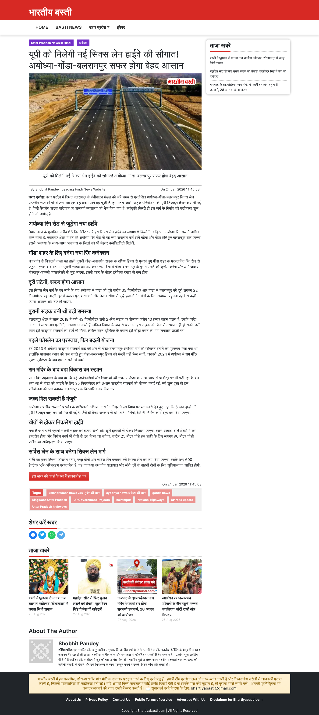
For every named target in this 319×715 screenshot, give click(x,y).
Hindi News (83, 189)
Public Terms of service (153, 699)
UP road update (182, 500)
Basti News (69, 27)
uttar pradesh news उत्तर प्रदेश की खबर (74, 493)
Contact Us (121, 699)
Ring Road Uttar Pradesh (49, 500)
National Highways (151, 500)
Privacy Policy (96, 699)
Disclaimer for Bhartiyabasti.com (236, 699)
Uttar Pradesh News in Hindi (51, 43)
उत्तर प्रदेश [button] (97, 27)
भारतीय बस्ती (50, 12)
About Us (73, 699)
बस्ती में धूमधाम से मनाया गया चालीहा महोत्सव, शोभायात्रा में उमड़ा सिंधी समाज (48, 603)
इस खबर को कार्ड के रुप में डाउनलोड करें (59, 476)
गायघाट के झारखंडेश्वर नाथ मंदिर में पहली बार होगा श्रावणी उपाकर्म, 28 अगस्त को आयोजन (135, 606)
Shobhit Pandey (47, 189)
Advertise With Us (191, 699)
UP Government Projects (92, 500)
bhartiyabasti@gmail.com (214, 688)
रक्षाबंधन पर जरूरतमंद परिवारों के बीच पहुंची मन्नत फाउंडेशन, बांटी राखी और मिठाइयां (180, 606)
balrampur (123, 500)
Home (41, 27)
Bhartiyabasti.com (151, 710)
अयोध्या (83, 43)
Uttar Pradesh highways (49, 506)
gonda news (161, 493)
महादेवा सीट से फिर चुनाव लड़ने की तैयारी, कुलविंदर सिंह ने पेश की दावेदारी (90, 603)
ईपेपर (121, 27)
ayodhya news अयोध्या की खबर (126, 493)
